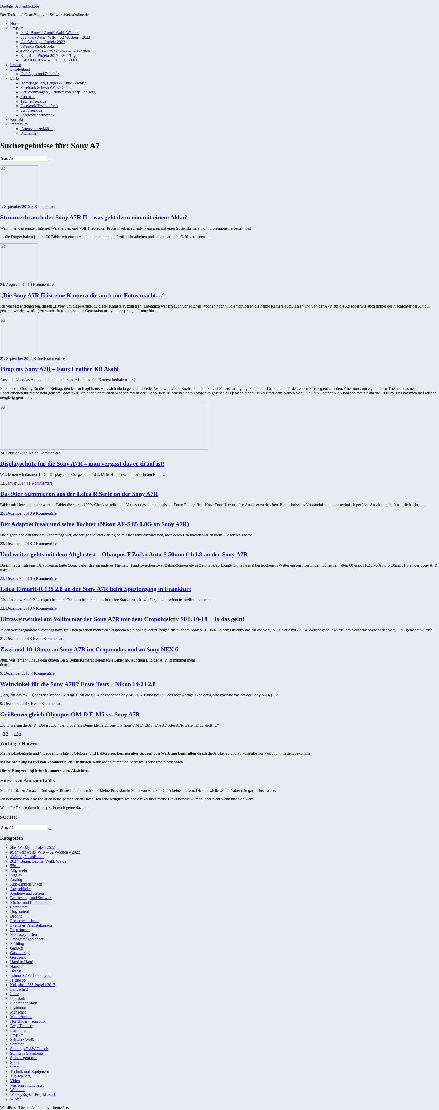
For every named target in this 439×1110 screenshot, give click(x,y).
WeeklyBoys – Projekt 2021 (32, 1094)
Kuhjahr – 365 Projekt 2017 (32, 985)
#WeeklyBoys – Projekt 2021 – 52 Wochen (55, 51)
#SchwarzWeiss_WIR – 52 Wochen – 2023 (55, 37)
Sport (14, 1062)
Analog (16, 879)
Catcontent (18, 907)
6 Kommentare (45, 608)
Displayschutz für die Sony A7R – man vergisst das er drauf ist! (82, 463)
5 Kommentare (45, 578)
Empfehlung (20, 69)
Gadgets (16, 948)
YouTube (27, 96)
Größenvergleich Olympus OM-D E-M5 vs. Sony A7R (70, 714)
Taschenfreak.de (33, 101)
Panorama (18, 1030)
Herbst (15, 971)
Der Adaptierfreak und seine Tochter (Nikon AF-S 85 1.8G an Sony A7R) (94, 524)
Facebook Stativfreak (37, 115)
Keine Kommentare (49, 358)
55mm (15, 866)
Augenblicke (20, 889)
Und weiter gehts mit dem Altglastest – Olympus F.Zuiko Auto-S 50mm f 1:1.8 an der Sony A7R (124, 554)
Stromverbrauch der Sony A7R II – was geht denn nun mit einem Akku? (93, 217)
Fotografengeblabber (26, 939)
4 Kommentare (43, 673)
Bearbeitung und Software (31, 898)
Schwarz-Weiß (22, 1039)
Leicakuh (17, 998)
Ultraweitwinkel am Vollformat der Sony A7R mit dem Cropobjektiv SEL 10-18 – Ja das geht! (122, 619)
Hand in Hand (21, 962)
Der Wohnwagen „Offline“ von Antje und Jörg (58, 92)
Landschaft (19, 989)
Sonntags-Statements (26, 1053)
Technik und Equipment (29, 1071)
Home (15, 23)
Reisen (15, 64)
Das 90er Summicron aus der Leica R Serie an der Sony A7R (79, 494)
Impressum (19, 124)
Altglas (16, 875)
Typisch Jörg (20, 1076)
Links (14, 78)
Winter (15, 1099)
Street (14, 1067)
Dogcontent (19, 911)
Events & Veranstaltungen (31, 925)
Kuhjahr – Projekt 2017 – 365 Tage (48, 55)
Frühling (17, 943)
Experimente (20, 930)
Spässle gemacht (23, 1058)
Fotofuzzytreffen (23, 934)
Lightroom (18, 1007)
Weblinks (17, 1090)
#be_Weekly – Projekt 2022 (42, 42)
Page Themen (21, 1026)
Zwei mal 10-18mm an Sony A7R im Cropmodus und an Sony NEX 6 (89, 649)
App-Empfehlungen (26, 884)
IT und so (18, 980)
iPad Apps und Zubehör (39, 74)
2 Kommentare (45, 543)
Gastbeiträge (20, 953)
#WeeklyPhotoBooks (37, 46)
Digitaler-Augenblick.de (19, 6)
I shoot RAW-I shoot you (30, 975)
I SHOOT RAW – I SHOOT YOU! (49, 60)
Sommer (17, 1044)
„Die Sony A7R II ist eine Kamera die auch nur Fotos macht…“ (82, 295)
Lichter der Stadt (23, 1003)
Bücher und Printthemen (29, 902)
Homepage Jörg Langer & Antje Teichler (53, 83)
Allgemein (18, 870)
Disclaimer (29, 133)
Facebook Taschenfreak (39, 106)
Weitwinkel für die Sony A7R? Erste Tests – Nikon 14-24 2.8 (78, 684)
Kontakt (16, 119)
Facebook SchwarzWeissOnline (45, 87)
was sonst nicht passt (26, 1085)
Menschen (18, 1012)
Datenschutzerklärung (37, 128)
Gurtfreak (18, 957)
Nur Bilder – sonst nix (28, 1021)
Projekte (16, 28)
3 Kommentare (43, 206)
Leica (14, 994)
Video (15, 1081)
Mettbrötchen (21, 1017)
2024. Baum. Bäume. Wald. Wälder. (49, 32)
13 (16, 734)
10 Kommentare (41, 284)
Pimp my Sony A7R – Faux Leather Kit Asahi (59, 369)
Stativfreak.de (31, 110)
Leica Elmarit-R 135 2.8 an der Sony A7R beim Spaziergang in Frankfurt (95, 589)
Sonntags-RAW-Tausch (29, 1049)
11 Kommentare (39, 483)
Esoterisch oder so (24, 921)
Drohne (16, 916)
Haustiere (17, 966)
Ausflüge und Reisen (27, 893)
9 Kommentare (45, 513)
